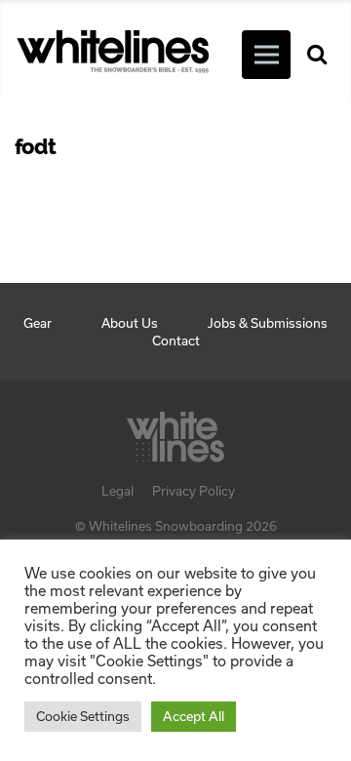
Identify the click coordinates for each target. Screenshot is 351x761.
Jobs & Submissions (268, 323)
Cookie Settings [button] (83, 716)
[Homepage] (175, 431)
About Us (129, 323)
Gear (37, 323)
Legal (117, 491)
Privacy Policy (193, 491)
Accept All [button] (193, 716)
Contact (176, 340)
